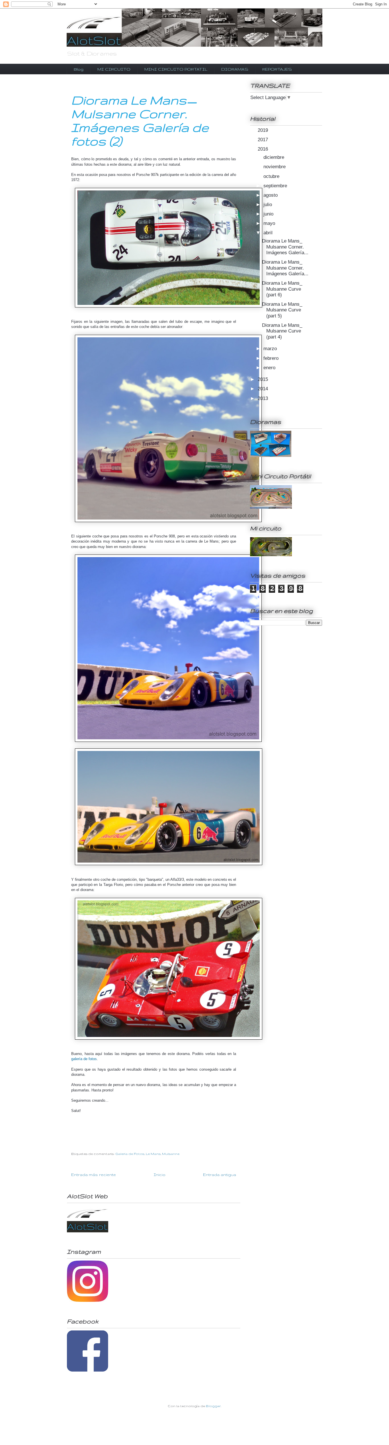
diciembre (274, 157)
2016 (263, 149)
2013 (263, 398)
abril (268, 232)
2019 (263, 130)
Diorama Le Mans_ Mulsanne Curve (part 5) (282, 310)
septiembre (275, 185)
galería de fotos (84, 1059)
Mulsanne (170, 1153)
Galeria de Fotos (129, 1153)
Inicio (159, 1175)
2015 (263, 379)
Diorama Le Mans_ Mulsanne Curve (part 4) (282, 331)
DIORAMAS (234, 69)
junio (269, 214)
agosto (271, 195)
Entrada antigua (219, 1175)
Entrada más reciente (93, 1175)
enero (270, 367)
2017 (263, 139)
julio (268, 204)
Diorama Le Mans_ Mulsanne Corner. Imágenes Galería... (285, 246)
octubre (272, 176)
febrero (271, 358)
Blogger (213, 1406)
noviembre (275, 166)
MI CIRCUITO (113, 69)
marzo (270, 348)
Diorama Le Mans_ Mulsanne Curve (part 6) (282, 288)
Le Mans (153, 1153)
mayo (270, 223)
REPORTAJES (277, 69)
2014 (263, 388)
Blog (78, 69)
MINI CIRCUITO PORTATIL (175, 69)
